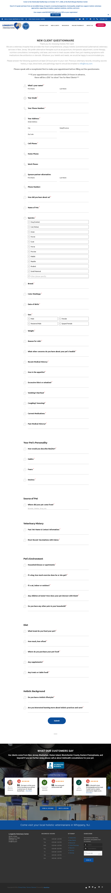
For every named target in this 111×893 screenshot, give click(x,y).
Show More (29, 791)
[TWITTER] (87, 19)
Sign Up (88, 860)
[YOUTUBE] (80, 19)
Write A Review (64, 808)
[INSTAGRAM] (94, 19)
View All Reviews (47, 808)
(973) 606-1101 (13, 840)
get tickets (55, 14)
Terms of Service (31, 887)
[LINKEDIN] (90, 19)
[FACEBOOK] (83, 19)
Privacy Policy (22, 887)
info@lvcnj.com (86, 64)
